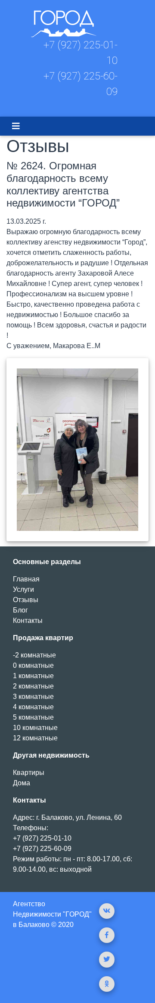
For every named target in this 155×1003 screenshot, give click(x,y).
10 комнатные (35, 727)
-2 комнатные (34, 655)
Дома (21, 783)
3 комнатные (33, 696)
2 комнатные (33, 686)
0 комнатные (33, 665)
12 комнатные (35, 738)
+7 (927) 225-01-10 (42, 838)
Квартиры (28, 772)
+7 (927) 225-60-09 (42, 848)
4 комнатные (33, 707)
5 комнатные (33, 717)
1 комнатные (33, 675)
